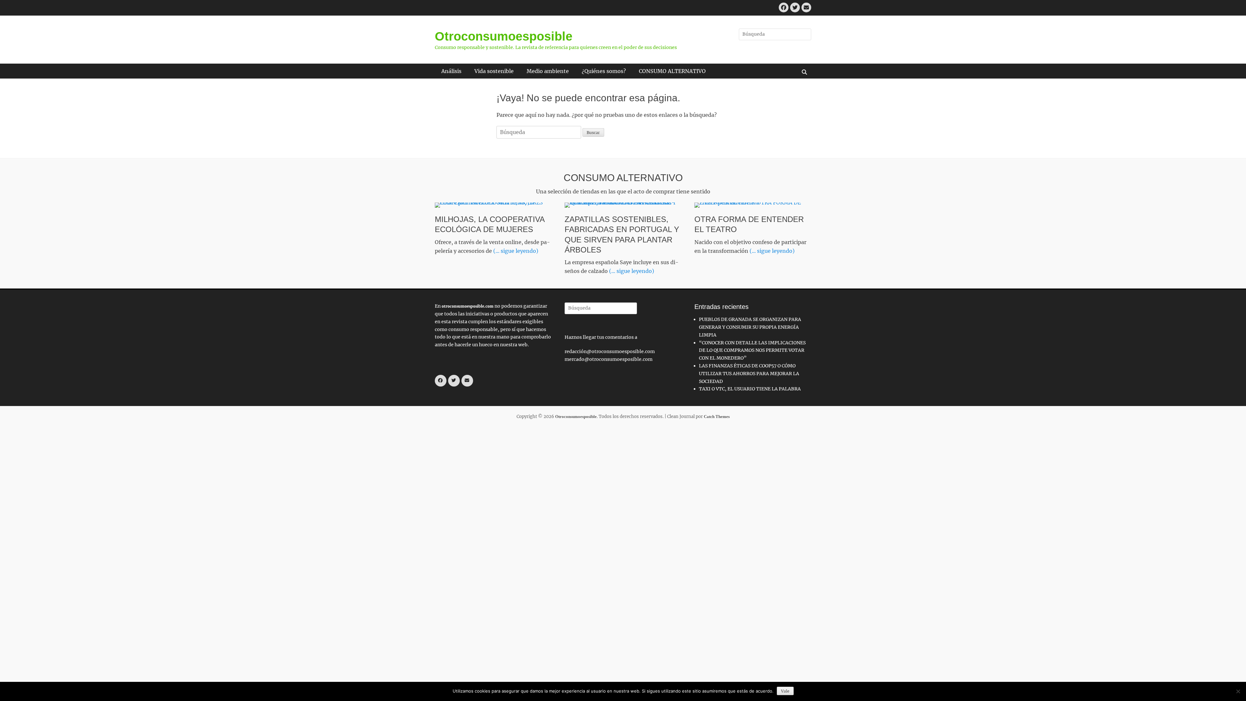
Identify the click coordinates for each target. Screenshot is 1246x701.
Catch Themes (717, 416)
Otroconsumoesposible (503, 36)
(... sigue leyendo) (515, 251)
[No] (1238, 691)
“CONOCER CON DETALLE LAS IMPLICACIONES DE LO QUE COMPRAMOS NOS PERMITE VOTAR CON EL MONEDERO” (752, 350)
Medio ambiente (548, 71)
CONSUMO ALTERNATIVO (672, 71)
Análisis (451, 71)
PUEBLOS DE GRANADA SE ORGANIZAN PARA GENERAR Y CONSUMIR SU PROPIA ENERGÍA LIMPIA (750, 327)
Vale (785, 691)
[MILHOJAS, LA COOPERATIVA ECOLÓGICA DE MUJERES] (493, 205)
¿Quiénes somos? (604, 71)
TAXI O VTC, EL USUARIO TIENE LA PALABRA (750, 389)
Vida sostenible (494, 71)
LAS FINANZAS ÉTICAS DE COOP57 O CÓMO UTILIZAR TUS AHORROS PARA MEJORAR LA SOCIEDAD (749, 373)
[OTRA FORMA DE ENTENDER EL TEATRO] (752, 205)
